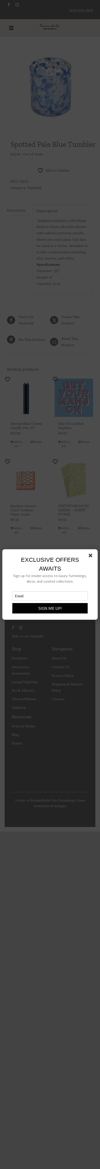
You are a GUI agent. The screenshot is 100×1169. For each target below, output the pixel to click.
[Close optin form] (91, 556)
